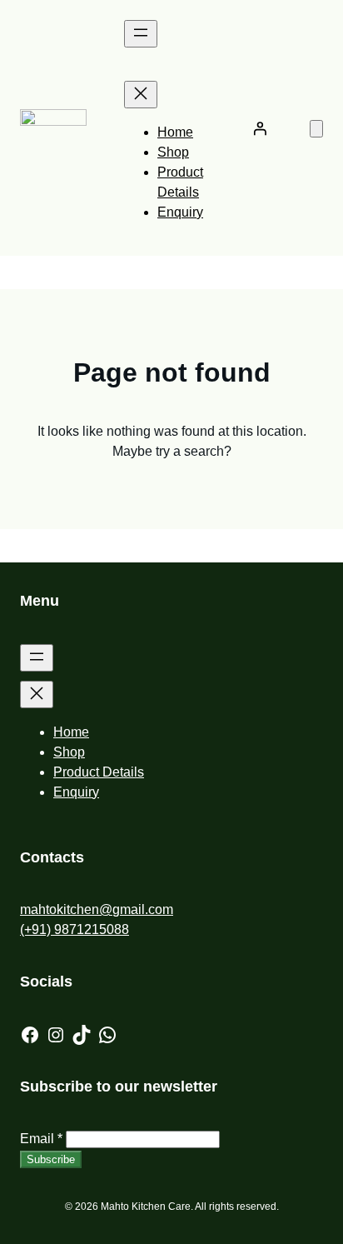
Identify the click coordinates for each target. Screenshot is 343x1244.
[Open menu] (140, 33)
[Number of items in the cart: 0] (316, 128)
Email (41, 1139)
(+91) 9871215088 (74, 929)
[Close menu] (140, 94)
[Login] (259, 128)
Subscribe (51, 1159)
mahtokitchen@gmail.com (96, 909)
